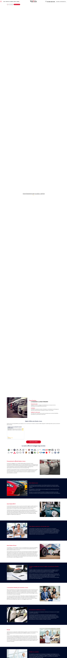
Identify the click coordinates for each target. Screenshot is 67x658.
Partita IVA (8, 1)
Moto (4, 1)
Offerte (17, 1)
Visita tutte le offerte (33, 441)
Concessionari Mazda (17, 4)
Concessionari (11, 4)
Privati (14, 1)
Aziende (11, 1)
